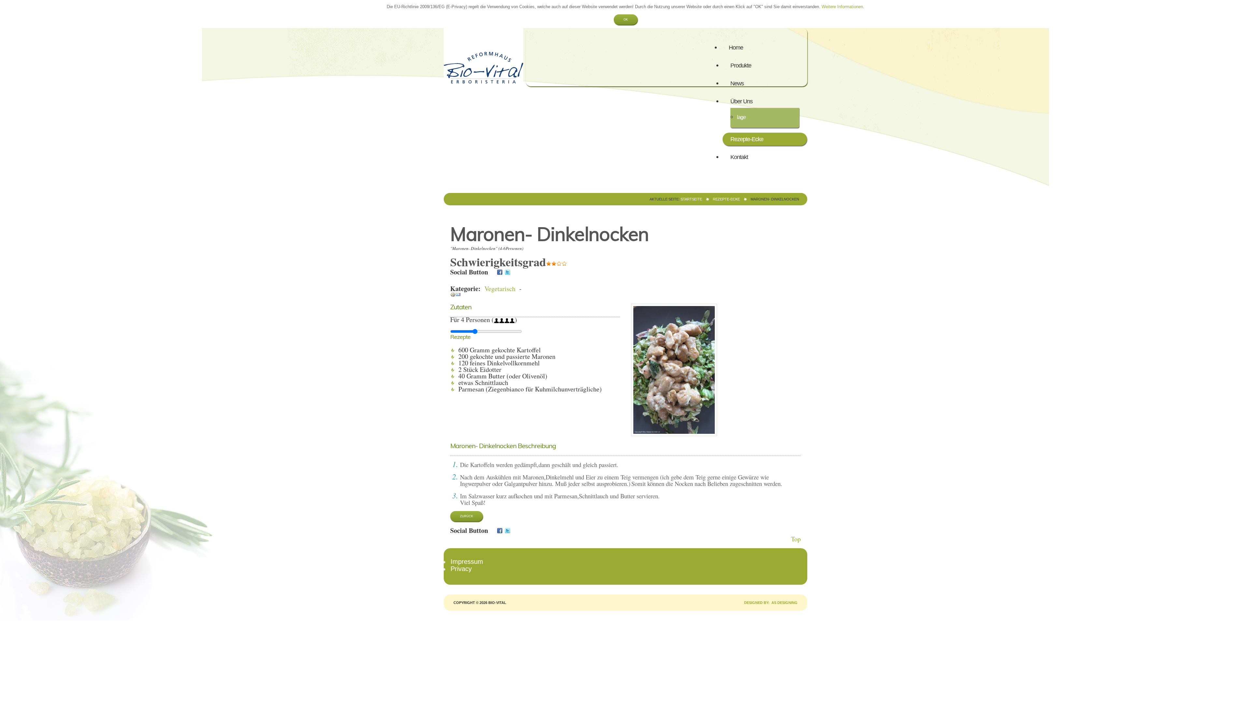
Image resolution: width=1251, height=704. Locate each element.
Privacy (461, 568)
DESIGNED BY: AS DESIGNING (769, 603)
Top (796, 539)
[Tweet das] (507, 272)
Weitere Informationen (842, 6)
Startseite (691, 199)
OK (626, 19)
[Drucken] (452, 293)
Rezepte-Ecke (726, 199)
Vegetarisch (499, 288)
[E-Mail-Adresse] (458, 293)
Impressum (467, 561)
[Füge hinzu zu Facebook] (499, 272)
